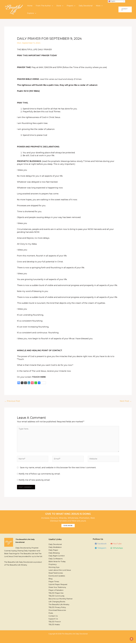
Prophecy (53, 564)
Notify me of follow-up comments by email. (39, 474)
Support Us (53, 619)
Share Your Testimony (57, 587)
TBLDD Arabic (54, 624)
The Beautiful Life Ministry (59, 604)
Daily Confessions (55, 559)
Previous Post (12, 401)
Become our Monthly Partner (61, 599)
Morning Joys (54, 567)
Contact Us (53, 616)
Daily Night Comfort (57, 556)
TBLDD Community (56, 596)
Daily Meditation (55, 547)
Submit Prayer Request (58, 584)
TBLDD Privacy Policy (57, 607)
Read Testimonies (56, 573)
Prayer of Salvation (56, 590)
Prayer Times (54, 582)
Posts (51, 613)
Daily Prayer (53, 550)
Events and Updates (57, 576)
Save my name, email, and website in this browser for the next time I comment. (58, 467)
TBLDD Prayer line (56, 593)
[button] (125, 9)
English (112, 1)
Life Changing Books (57, 602)
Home (29, 6)
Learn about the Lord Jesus (60, 570)
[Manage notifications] (131, 639)
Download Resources (57, 610)
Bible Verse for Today (57, 561)
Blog (50, 579)
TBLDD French (55, 622)
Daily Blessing (54, 553)
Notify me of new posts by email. (34, 480)
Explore (30, 13)
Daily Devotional (86, 6)
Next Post (126, 401)
